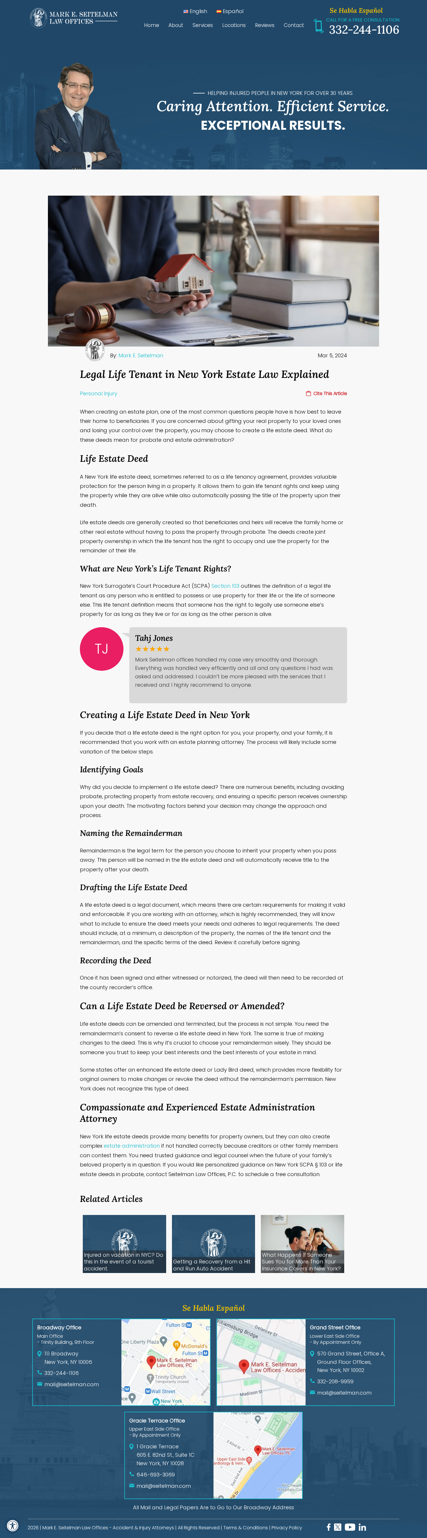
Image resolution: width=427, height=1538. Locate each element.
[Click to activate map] (165, 1403)
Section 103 (225, 585)
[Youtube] (350, 1528)
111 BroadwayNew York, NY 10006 (68, 1358)
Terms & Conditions (245, 1527)
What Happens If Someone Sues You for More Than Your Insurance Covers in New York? (301, 1261)
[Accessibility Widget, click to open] (12, 1526)
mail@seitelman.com (71, 1384)
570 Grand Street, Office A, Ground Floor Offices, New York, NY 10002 (351, 1362)
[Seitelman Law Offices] (73, 27)
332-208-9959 (335, 1381)
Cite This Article (330, 393)
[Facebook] (328, 1528)
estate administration (132, 1145)
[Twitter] (337, 1528)
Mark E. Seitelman (141, 355)
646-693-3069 (156, 1474)
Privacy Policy (287, 1527)
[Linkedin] (362, 1528)
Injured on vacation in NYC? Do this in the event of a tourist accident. (123, 1261)
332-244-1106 (364, 29)
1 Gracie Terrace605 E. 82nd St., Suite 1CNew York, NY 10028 (166, 1455)
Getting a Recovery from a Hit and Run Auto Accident (211, 1265)
